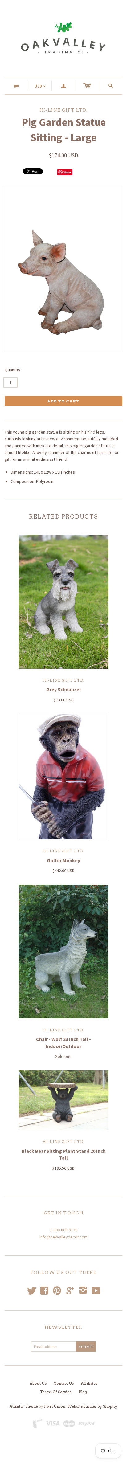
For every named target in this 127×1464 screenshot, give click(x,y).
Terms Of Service (56, 1391)
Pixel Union (54, 1406)
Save (67, 172)
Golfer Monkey (63, 860)
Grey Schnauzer (63, 689)
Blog (83, 1391)
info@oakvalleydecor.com (63, 1237)
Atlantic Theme (24, 1406)
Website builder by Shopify (92, 1406)
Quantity (12, 370)
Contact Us (64, 1383)
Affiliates (89, 1383)
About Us (38, 1383)
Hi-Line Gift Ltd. (63, 680)
